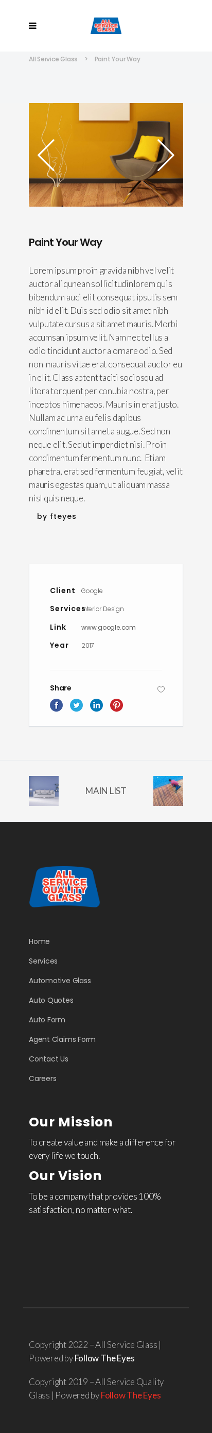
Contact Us (48, 1059)
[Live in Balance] (106, 155)
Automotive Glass (60, 980)
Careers (42, 1078)
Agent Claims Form (62, 1039)
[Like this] (161, 689)
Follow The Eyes (105, 1358)
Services (43, 961)
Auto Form (47, 1020)
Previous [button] (49, 155)
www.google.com (108, 627)
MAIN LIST (106, 790)
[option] (106, 155)
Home (39, 941)
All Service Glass (53, 59)
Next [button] (162, 155)
